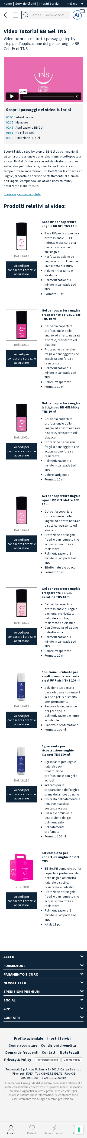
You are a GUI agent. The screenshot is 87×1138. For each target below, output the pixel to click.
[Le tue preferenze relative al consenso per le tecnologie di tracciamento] (78, 1129)
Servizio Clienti (26, 3)
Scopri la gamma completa (22, 194)
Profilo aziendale (28, 1038)
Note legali (69, 1052)
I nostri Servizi (49, 3)
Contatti (49, 1052)
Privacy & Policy (17, 1059)
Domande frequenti (21, 1052)
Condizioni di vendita (58, 1045)
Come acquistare (23, 1045)
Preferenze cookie (47, 1059)
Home (8, 3)
